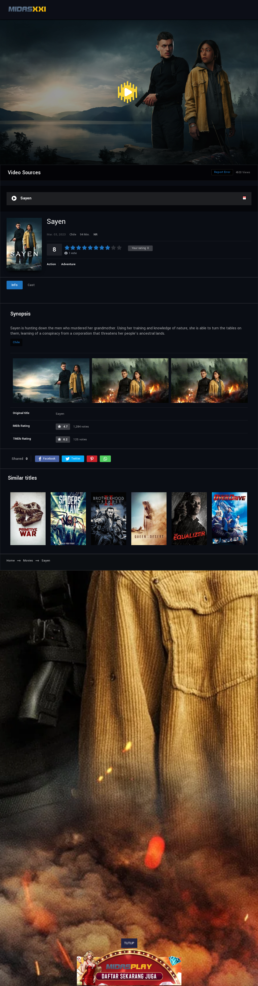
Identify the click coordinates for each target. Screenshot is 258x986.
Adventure (68, 264)
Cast (31, 285)
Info (15, 285)
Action (51, 264)
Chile (16, 342)
